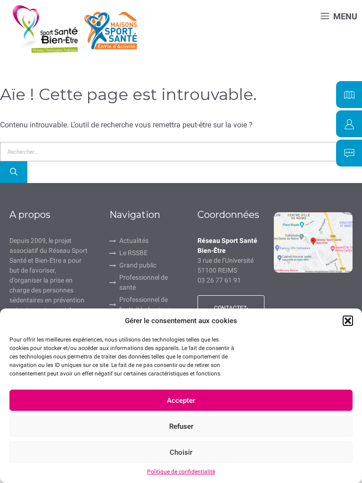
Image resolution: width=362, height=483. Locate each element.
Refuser (181, 426)
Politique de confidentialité (181, 471)
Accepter (181, 400)
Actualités (133, 240)
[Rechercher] (13, 172)
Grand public (137, 265)
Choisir (181, 452)
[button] (348, 320)
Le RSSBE (133, 253)
